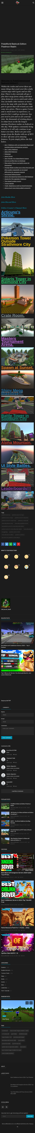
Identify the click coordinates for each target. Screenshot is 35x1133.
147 (8, 575)
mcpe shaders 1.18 (6, 1037)
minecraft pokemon (28, 529)
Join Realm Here (8, 197)
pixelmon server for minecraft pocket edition (12, 529)
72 (18, 554)
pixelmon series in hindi (14, 531)
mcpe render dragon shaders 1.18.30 (19, 1030)
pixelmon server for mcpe (18, 514)
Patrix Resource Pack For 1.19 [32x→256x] (15, 928)
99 (29, 565)
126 (18, 565)
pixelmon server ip (6, 514)
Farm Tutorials (5, 990)
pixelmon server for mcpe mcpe (9, 520)
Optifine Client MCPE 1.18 (9, 953)
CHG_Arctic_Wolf (6, 609)
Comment (4, 725)
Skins (2, 985)
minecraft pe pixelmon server (21, 523)
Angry (16, 571)
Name (3, 712)
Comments (6, 707)
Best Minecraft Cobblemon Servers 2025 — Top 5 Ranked (15, 646)
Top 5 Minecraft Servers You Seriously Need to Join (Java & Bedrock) (16, 674)
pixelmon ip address (19, 534)
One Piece (5, 1019)
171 (29, 554)
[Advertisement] (17, 23)
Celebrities (4, 988)
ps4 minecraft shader (19, 1037)
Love (26, 561)
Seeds (3, 982)
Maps (2, 976)
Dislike (16, 561)
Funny (6, 571)
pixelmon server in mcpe (7, 517)
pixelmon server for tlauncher (21, 517)
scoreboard (5, 1030)
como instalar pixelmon (8, 1053)
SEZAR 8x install (23, 1034)
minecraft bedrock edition (7, 534)
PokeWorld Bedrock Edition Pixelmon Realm (21, 804)
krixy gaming (4, 531)
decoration (23, 1047)
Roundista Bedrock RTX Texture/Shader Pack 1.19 (21, 830)
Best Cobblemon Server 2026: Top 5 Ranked (22, 1077)
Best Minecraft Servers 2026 (9, 1040)
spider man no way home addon (10, 1047)
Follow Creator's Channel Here (14, 207)
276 (8, 554)
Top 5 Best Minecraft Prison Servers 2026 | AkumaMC (21, 1092)
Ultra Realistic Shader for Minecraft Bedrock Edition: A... (20, 839)
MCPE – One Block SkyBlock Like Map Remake (20, 822)
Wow (6, 581)
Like (6, 561)
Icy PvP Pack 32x (16, 1043)
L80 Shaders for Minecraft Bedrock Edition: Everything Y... (22, 813)
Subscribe (30, 1116)
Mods (2, 979)
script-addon (21, 1040)
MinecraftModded (15, 816)
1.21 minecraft (5, 1034)
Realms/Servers (6, 50)
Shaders (3, 967)
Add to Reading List (6, 52)
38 (8, 565)
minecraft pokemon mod (7, 523)
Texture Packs (5, 973)
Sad (26, 571)
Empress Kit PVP (6, 700)
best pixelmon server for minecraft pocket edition (13, 526)
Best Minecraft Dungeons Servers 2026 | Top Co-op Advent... (22, 1085)
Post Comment (7, 737)
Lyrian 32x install (6, 1043)
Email (2, 718)
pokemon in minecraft (23, 520)
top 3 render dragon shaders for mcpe (11, 1050)
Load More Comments (17, 791)
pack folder (14, 1034)
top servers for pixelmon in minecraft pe (11, 537)
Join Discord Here (8, 202)
